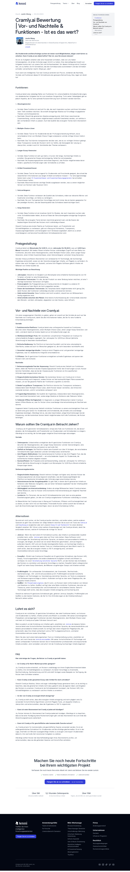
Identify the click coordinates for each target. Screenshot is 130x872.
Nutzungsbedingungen (100, 843)
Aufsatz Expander (73, 839)
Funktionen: (98, 18)
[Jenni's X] (110, 864)
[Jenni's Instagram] (99, 864)
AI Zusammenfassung (75, 849)
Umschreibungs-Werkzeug (76, 831)
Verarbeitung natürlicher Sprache (44, 561)
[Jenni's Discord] (113, 864)
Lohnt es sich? (97, 32)
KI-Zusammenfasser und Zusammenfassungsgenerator (52, 178)
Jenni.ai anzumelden (42, 639)
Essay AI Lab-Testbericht (60, 525)
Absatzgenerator (73, 852)
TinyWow (71, 855)
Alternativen (98, 30)
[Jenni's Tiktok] (106, 864)
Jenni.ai (36, 537)
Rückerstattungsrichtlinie (101, 849)
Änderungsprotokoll (99, 826)
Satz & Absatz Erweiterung (76, 842)
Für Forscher (46, 828)
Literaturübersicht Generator (51, 831)
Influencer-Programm (100, 836)
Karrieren (96, 833)
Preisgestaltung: (98, 20)
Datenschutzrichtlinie (99, 846)
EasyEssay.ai (23, 525)
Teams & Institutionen (49, 826)
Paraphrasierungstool (35, 583)
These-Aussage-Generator (76, 828)
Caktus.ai (83, 523)
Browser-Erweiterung (74, 826)
